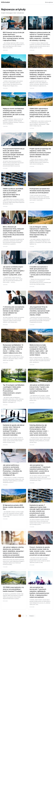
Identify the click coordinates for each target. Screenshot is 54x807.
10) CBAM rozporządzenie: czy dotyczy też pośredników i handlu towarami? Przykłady (13, 589)
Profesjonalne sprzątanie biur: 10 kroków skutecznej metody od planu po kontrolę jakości (40, 190)
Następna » (32, 615)
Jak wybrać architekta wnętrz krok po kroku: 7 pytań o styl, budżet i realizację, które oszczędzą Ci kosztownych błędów (40, 389)
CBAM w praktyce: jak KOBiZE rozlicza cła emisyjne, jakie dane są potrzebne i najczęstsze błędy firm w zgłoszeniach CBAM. (13, 192)
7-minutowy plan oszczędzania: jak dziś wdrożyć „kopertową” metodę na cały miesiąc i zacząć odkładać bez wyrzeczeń (13, 311)
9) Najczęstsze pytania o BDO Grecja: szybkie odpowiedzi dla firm (13, 507)
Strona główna (49, 2)
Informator (5, 2)
